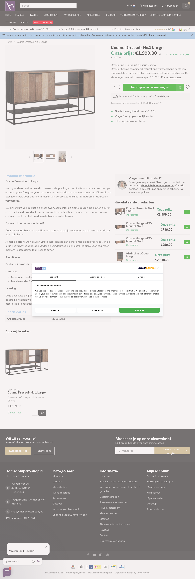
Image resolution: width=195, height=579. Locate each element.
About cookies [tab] (97, 277)
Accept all (139, 310)
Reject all (55, 310)
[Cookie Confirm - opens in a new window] (146, 268)
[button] (158, 268)
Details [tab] (141, 277)
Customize (97, 310)
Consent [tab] (54, 277)
